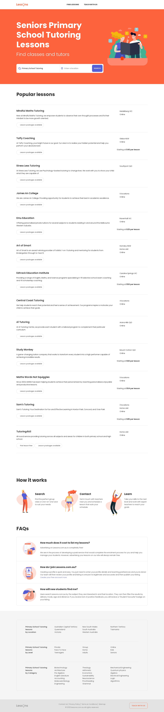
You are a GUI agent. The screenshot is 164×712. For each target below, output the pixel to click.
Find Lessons (73, 4)
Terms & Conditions (89, 704)
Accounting (59, 678)
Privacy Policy (74, 704)
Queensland (59, 629)
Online (113, 647)
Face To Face (60, 650)
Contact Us (63, 704)
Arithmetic (86, 670)
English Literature (61, 675)
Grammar (86, 683)
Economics (87, 673)
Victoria (57, 632)
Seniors (113, 652)
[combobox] (38, 68)
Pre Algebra (59, 673)
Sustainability (88, 675)
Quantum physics (118, 670)
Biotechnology (60, 667)
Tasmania (114, 629)
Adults (85, 652)
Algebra (113, 673)
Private (57, 647)
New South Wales (89, 627)
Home (85, 650)
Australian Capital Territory (65, 627)
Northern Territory (117, 627)
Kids (112, 650)
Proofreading (88, 681)
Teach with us (90, 4)
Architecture (59, 670)
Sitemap (102, 704)
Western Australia (90, 632)
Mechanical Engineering (120, 667)
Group (85, 647)
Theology (86, 667)
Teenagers (59, 652)
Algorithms (115, 681)
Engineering (59, 683)
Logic (112, 678)
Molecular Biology (62, 681)
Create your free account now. (53, 577)
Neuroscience (88, 678)
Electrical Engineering (119, 675)
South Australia (88, 629)
